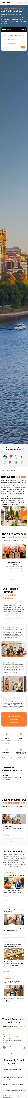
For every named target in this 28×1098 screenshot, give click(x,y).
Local (7, 470)
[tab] (5, 35)
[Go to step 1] (12, 579)
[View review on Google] (24, 1048)
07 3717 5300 (7, 780)
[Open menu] (26, 2)
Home (2, 470)
